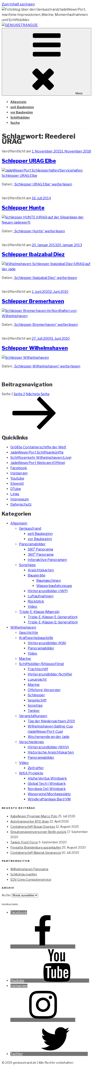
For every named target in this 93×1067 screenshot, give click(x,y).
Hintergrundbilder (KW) (47, 643)
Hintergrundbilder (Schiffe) (50, 674)
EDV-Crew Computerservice (30, 879)
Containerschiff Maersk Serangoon (35, 852)
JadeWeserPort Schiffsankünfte (37, 452)
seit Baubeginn (22, 107)
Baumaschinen (48, 581)
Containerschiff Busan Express (32, 826)
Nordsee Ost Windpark (47, 789)
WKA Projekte (31, 773)
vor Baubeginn (21, 112)
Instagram (18, 473)
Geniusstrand (30, 528)
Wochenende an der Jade (48, 737)
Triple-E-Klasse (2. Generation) (53, 622)
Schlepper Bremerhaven (33, 301)
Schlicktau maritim (23, 874)
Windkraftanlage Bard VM (49, 799)
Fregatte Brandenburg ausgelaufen (35, 847)
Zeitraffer (36, 768)
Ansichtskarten (41, 570)
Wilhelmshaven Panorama (29, 869)
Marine (25, 659)
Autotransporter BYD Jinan (29, 821)
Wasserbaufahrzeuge (54, 586)
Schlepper (36, 695)
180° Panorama (40, 549)
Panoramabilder (32, 544)
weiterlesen (42, 184)
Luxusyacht (37, 679)
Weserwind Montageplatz (49, 794)
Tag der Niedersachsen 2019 (51, 721)
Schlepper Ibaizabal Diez (33, 254)
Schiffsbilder (20, 117)
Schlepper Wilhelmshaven (35, 348)
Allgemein (18, 102)
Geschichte (28, 633)
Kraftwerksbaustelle (36, 638)
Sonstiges (27, 565)
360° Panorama (40, 554)
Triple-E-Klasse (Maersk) (39, 612)
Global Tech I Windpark (47, 784)
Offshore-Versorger (44, 690)
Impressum (19, 499)
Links (14, 494)
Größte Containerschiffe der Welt (38, 447)
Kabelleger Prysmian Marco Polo (33, 816)
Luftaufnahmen (40, 596)
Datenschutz (21, 504)
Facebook (18, 468)
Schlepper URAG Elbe (29, 161)
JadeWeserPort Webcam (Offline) (37, 463)
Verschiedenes (31, 742)
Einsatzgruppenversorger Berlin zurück (38, 832)
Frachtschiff (38, 669)
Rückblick (36, 601)
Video (32, 607)
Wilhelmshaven (23, 627)
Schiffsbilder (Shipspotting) (41, 664)
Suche (15, 123)
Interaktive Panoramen (47, 560)
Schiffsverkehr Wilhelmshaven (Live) (40, 458)
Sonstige (35, 705)
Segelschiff (37, 700)
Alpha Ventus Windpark (47, 778)
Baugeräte (36, 575)
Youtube (17, 478)
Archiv (6, 895)
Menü (78, 93)
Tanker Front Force (24, 842)
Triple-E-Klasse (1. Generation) (52, 617)
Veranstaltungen (33, 716)
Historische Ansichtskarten (51, 752)
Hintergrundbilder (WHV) (48, 747)
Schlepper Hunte (23, 208)
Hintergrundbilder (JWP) (48, 591)
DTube (15, 489)
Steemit (17, 484)
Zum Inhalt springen (18, 4)
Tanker (34, 711)
